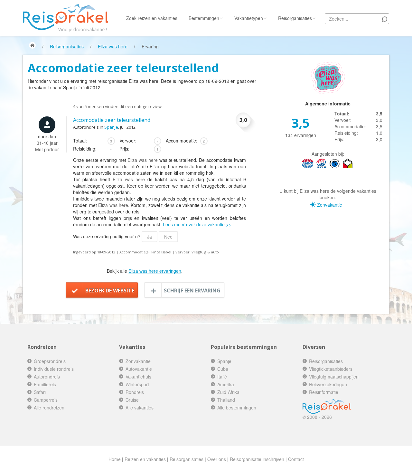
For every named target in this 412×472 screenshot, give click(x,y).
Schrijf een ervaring (192, 290)
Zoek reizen (151, 18)
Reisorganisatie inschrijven (257, 459)
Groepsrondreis (50, 361)
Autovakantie (139, 369)
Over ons (216, 459)
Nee (168, 236)
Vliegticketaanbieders (330, 369)
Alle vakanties (140, 407)
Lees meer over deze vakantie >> (197, 224)
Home (114, 459)
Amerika (225, 384)
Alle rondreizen (49, 407)
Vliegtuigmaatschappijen (334, 376)
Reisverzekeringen (328, 384)
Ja (149, 236)
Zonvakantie (329, 205)
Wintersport (137, 384)
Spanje (111, 127)
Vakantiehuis (138, 376)
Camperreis (46, 400)
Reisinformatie (323, 392)
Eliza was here (112, 46)
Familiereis (45, 384)
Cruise (132, 400)
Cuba (222, 369)
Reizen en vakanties (145, 459)
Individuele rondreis (54, 369)
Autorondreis (47, 376)
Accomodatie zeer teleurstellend (111, 119)
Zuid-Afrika (228, 392)
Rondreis (135, 392)
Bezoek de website (109, 290)
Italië (222, 376)
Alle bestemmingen (236, 407)
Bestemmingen (204, 18)
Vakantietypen (248, 18)
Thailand (226, 400)
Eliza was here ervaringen (154, 271)
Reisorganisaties (295, 18)
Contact (296, 459)
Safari (40, 392)
